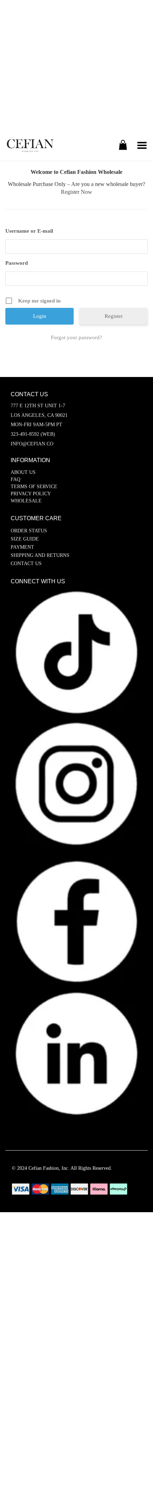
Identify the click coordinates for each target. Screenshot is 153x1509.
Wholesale (26, 500)
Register (114, 316)
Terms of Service (34, 486)
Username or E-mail (29, 231)
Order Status (29, 530)
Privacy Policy (31, 493)
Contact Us (26, 563)
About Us (23, 472)
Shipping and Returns (40, 555)
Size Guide (25, 539)
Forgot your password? (76, 337)
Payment (22, 547)
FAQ (15, 479)
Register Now (76, 192)
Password (16, 263)
